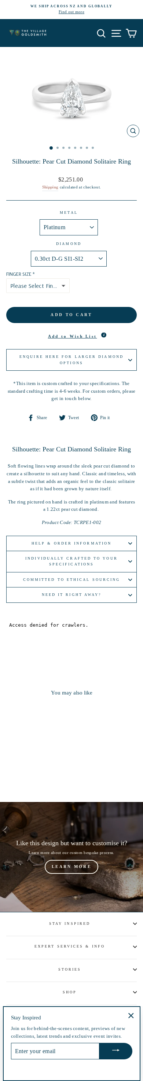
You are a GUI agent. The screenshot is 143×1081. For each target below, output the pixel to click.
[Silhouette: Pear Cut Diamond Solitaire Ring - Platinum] (18, 776)
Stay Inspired (69, 923)
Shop (70, 992)
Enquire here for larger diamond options (71, 359)
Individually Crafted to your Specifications (71, 561)
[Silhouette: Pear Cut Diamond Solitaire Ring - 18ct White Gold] (27, 776)
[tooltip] (103, 335)
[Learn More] (71, 857)
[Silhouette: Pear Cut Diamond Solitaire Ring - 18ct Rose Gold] (44, 776)
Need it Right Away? (72, 595)
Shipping (50, 187)
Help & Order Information (71, 543)
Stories (69, 969)
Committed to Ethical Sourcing (71, 580)
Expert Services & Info (69, 946)
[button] (71, 337)
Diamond (68, 244)
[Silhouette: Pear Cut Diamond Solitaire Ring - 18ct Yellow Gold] (35, 776)
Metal (68, 212)
